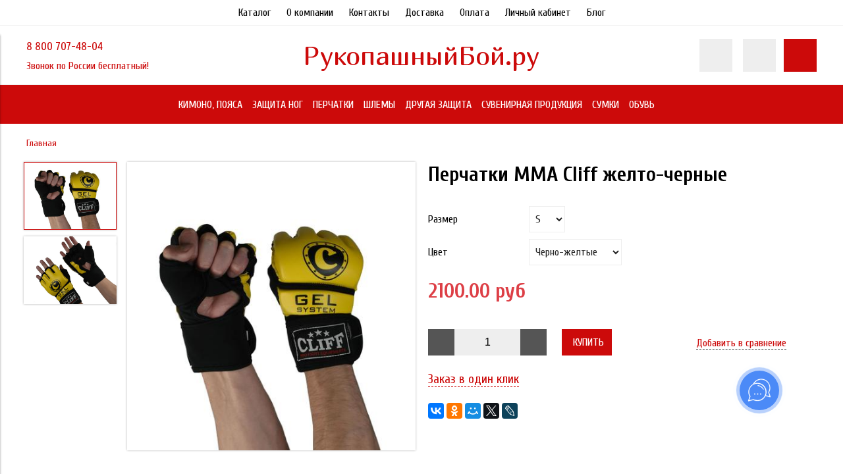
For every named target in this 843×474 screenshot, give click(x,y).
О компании (309, 12)
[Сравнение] (759, 55)
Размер (443, 219)
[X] (491, 411)
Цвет (438, 252)
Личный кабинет (538, 12)
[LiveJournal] (510, 411)
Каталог (254, 12)
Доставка (424, 12)
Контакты (369, 12)
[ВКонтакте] (436, 411)
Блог (596, 12)
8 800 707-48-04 (64, 46)
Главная (41, 143)
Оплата (474, 12)
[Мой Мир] (473, 411)
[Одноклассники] (454, 411)
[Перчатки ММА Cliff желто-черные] (271, 307)
